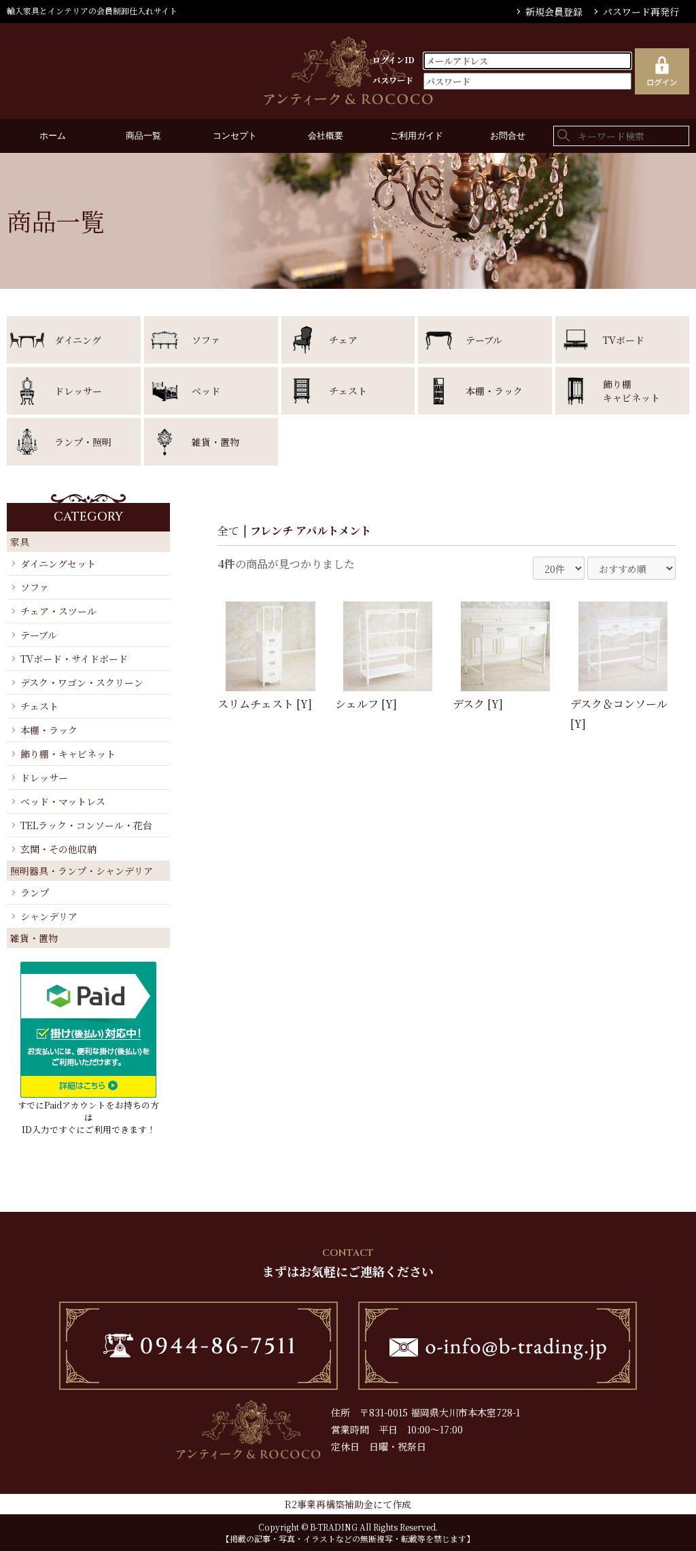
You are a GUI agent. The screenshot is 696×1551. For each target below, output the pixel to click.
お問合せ (507, 136)
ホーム (52, 136)
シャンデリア (48, 916)
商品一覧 (143, 136)
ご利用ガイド (416, 136)
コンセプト (235, 136)
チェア (343, 340)
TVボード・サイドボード (74, 658)
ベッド (206, 391)
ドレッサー (78, 391)
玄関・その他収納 (58, 849)
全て (228, 530)
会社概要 (325, 136)
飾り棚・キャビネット (68, 754)
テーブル (484, 340)
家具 (19, 541)
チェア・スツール (58, 611)
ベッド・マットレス (62, 801)
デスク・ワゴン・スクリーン (81, 682)
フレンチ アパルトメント (310, 530)
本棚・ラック (494, 391)
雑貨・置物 (215, 442)
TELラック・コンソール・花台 (86, 825)
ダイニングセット (58, 563)
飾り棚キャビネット (631, 390)
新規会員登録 (553, 11)
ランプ (34, 892)
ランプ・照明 (82, 442)
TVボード (623, 340)
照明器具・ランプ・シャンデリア (81, 870)
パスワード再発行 (641, 11)
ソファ (206, 340)
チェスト (348, 391)
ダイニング (77, 340)
